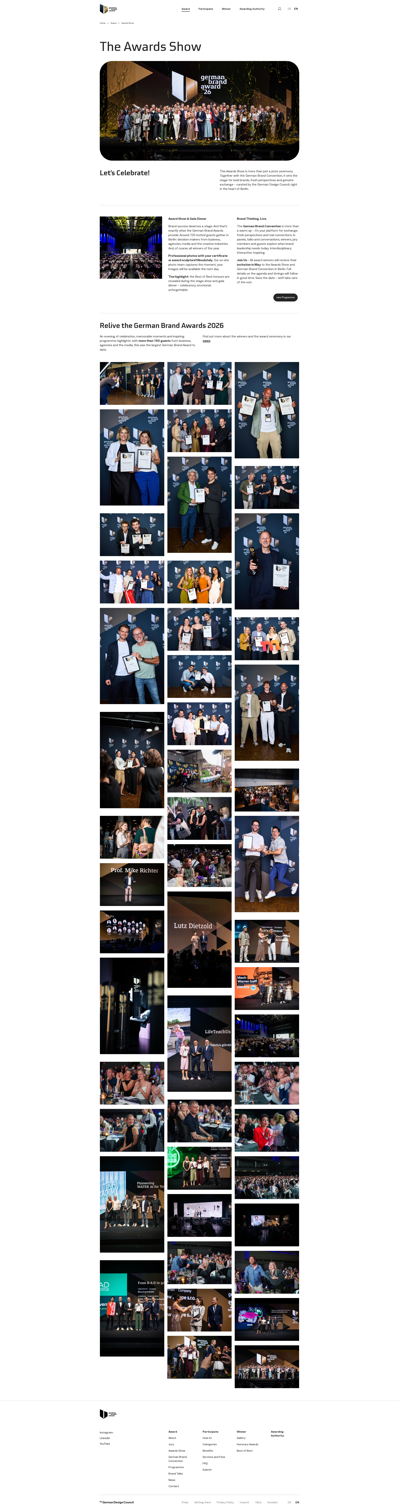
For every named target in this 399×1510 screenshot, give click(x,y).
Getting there (202, 1502)
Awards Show (176, 1450)
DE (289, 8)
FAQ (205, 1463)
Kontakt (272, 1502)
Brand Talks (175, 1473)
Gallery (241, 1438)
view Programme (285, 297)
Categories (210, 1444)
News (171, 1480)
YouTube (105, 1443)
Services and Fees (214, 1457)
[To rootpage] (108, 9)
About (172, 1438)
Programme (176, 1467)
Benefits (208, 1450)
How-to (207, 1438)
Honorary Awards (247, 1444)
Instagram (106, 1432)
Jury (171, 1444)
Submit (207, 1469)
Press (185, 1502)
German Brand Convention (177, 1459)
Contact (173, 1486)
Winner (226, 9)
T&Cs (258, 1502)
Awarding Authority (252, 9)
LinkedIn (105, 1438)
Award (186, 9)
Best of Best (245, 1450)
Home (103, 23)
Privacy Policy (225, 1502)
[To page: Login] (279, 8)
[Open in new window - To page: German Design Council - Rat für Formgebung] (117, 1503)
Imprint (244, 1502)
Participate (206, 9)
